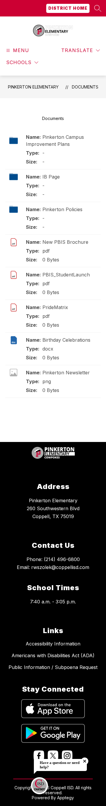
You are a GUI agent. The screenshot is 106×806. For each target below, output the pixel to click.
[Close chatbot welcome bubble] (84, 761)
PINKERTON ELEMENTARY (33, 86)
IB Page (51, 177)
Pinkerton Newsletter (66, 373)
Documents (85, 86)
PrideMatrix (55, 307)
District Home (67, 8)
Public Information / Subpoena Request (53, 667)
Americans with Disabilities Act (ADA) (53, 655)
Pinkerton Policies (62, 209)
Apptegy (65, 797)
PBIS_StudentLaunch (66, 275)
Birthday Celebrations (66, 340)
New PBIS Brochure (65, 242)
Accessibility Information (53, 644)
